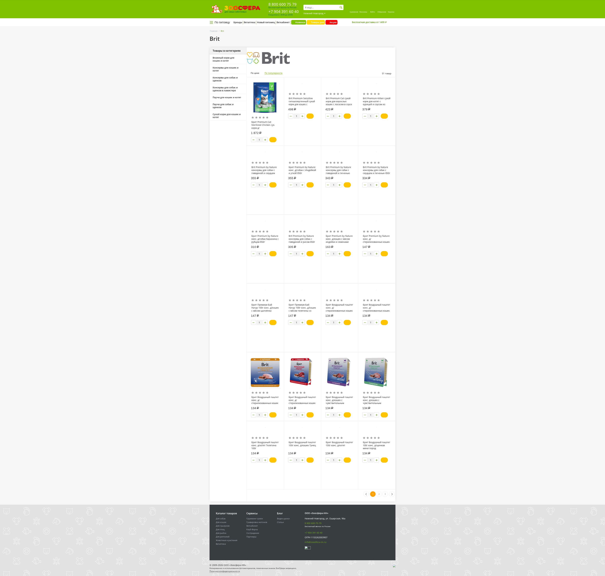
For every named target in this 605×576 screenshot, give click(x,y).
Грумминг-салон (254, 518)
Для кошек (221, 522)
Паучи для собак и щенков (223, 106)
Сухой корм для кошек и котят (227, 116)
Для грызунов (222, 525)
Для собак (221, 518)
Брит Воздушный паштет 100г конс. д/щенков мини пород (376, 445)
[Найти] (341, 7)
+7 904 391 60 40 (283, 11)
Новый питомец (266, 22)
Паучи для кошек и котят (227, 97)
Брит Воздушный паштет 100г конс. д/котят (339, 444)
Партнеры (251, 536)
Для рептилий (222, 536)
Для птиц (220, 529)
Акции (333, 22)
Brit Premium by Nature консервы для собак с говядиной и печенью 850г (338, 170)
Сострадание (252, 533)
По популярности (273, 73)
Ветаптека (249, 22)
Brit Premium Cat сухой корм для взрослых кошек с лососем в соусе (339, 101)
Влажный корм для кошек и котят (223, 59)
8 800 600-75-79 (313, 523)
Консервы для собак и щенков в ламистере (225, 89)
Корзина (391, 12)
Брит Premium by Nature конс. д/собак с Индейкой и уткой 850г (302, 170)
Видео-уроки (283, 518)
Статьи (280, 522)
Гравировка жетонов (256, 522)
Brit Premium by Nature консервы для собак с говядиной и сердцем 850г (264, 170)
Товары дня (317, 22)
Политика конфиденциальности (225, 571)
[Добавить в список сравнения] (279, 86)
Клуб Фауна (252, 529)
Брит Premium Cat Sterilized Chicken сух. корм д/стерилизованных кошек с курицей (264, 125)
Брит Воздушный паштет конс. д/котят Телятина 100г (265, 445)
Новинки (300, 22)
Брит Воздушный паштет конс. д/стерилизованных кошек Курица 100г (265, 400)
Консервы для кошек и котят (225, 69)
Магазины (363, 12)
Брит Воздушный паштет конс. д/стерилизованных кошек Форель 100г (339, 307)
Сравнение (354, 12)
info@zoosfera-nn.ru (315, 542)
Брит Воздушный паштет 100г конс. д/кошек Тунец (302, 444)
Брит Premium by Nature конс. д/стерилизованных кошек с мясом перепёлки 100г (376, 239)
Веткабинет (283, 22)
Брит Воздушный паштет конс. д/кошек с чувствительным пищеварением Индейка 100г (376, 400)
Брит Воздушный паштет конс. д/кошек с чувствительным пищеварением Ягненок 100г (339, 400)
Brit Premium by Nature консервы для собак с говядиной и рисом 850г (302, 238)
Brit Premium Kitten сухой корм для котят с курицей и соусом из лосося (376, 101)
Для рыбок (221, 533)
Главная (214, 31)
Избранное (381, 12)
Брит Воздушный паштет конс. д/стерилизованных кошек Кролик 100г (376, 307)
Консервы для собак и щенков (225, 79)
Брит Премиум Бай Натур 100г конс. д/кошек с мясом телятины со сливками (302, 307)
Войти (372, 12)
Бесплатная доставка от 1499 (369, 22)
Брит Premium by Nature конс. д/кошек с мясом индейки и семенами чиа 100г (339, 239)
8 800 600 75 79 (282, 4)
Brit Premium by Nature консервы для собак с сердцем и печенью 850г (376, 170)
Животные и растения (226, 540)
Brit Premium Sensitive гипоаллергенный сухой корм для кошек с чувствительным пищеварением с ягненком (302, 101)
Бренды (237, 22)
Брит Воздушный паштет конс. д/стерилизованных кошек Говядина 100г (302, 400)
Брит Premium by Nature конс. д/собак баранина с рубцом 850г (265, 238)
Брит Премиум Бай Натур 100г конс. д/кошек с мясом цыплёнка (265, 307)
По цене (255, 73)
